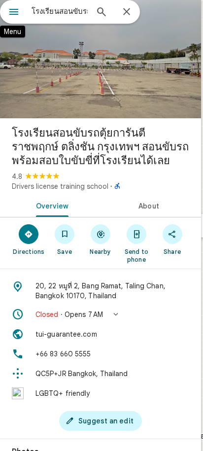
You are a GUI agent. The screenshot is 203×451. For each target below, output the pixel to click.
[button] (100, 314)
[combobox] (60, 11)
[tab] (50, 205)
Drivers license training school (60, 186)
